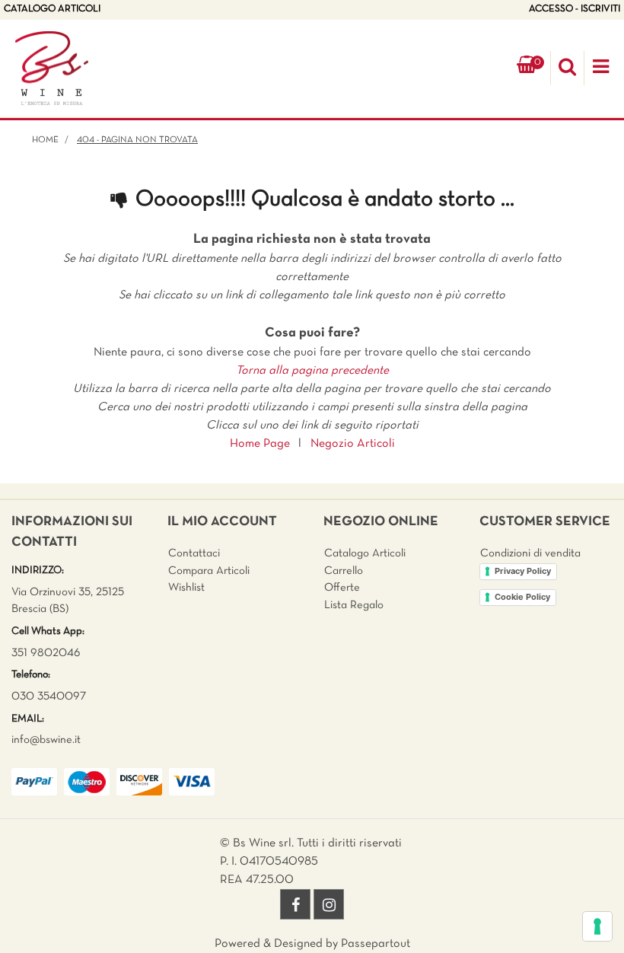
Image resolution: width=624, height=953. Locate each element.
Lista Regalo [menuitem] (354, 605)
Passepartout (375, 944)
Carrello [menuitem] (343, 571)
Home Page (260, 443)
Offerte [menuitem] (342, 587)
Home (45, 140)
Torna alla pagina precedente (312, 370)
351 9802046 (46, 653)
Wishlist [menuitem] (186, 587)
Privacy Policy (523, 571)
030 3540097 (48, 696)
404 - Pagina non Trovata (137, 140)
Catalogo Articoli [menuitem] (365, 553)
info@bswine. (43, 740)
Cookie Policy (522, 596)
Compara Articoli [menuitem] (209, 571)
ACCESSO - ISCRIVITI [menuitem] (574, 9)
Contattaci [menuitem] (194, 553)
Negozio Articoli (352, 443)
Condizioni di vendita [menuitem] (530, 553)
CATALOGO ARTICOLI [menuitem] (52, 9)
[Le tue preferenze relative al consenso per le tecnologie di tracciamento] (597, 926)
